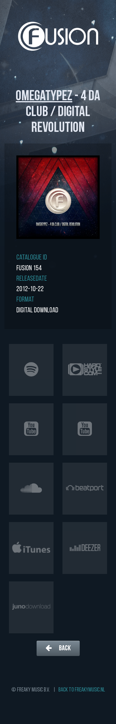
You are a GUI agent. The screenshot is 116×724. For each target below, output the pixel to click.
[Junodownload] (31, 607)
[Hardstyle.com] (84, 370)
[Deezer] (84, 548)
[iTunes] (31, 548)
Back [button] (64, 648)
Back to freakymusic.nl (81, 690)
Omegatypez (44, 96)
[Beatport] (84, 489)
